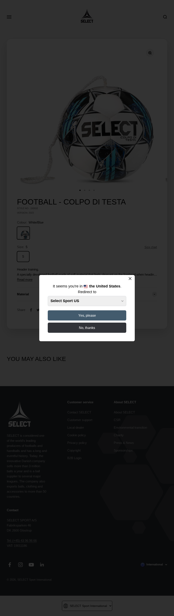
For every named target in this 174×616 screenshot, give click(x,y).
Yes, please (87, 315)
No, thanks (87, 328)
